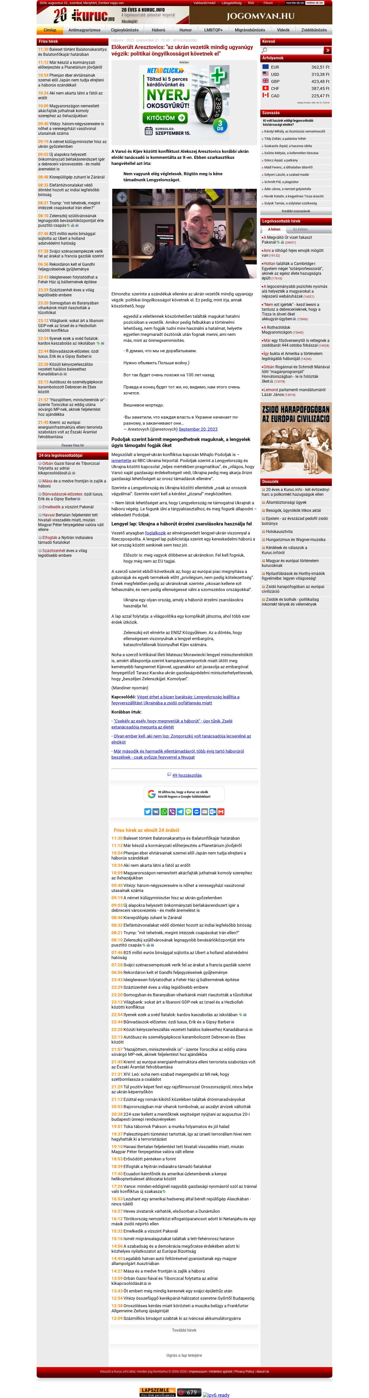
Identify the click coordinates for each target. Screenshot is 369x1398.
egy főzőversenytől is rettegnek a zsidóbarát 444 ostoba (296, 343)
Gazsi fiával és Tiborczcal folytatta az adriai (69, 468)
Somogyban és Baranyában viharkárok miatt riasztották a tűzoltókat (68, 308)
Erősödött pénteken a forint (150, 1158)
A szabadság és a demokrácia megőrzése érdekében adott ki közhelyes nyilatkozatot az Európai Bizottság (175, 1249)
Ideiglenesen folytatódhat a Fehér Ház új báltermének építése (68, 279)
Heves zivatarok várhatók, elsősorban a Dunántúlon (172, 1211)
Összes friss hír (73, 445)
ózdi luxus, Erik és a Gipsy (70, 496)
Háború (158, 30)
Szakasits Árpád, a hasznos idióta (287, 146)
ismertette (121, 460)
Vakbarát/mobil (204, 3)
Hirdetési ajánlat (220, 1371)
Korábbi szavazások (296, 211)
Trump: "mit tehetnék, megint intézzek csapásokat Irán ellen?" (69, 205)
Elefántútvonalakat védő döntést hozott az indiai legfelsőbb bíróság (68, 190)
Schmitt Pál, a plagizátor (280, 182)
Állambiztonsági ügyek (286, 502)
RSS (251, 3)
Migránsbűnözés (250, 30)
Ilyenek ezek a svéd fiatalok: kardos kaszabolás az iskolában (68, 341)
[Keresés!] (328, 50)
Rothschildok (282, 330)
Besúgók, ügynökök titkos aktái (293, 510)
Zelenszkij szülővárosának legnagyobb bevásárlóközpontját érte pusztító (71, 221)
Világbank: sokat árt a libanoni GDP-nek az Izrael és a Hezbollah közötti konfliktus (70, 326)
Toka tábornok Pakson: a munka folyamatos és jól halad (176, 1126)
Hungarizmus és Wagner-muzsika (296, 539)
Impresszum (198, 1371)
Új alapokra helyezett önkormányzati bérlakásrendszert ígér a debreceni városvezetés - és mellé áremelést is (71, 161)
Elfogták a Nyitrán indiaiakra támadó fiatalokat (167, 1166)
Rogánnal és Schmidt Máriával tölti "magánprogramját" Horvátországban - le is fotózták (296, 374)
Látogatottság (231, 3)
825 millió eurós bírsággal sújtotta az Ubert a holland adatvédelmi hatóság (66, 239)
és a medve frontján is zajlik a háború (72, 483)
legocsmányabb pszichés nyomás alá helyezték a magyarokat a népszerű (294, 291)
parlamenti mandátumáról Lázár (294, 392)
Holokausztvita (279, 531)
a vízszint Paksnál (68, 507)
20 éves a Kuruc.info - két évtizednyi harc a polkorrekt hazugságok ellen (295, 492)
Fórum (268, 3)
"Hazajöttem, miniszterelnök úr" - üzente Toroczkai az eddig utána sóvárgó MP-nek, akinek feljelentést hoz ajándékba (72, 407)
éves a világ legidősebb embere (62, 553)
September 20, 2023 (198, 429)
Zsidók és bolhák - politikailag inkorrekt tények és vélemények (290, 602)
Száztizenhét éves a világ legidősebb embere (66, 292)
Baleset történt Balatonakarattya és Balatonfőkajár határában (72, 52)
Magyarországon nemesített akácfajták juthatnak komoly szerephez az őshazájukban (68, 111)
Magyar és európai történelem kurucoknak (290, 563)
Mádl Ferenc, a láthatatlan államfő (287, 167)
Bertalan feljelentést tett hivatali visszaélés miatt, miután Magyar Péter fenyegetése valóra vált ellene (71, 522)
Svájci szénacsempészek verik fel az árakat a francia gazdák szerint (71, 253)
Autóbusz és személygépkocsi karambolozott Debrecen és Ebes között (70, 387)
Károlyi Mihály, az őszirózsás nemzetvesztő (293, 131)
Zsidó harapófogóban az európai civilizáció (293, 589)
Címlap (50, 30)
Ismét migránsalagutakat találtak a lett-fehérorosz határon (179, 1238)
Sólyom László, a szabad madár (285, 174)
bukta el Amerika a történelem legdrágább (292, 356)
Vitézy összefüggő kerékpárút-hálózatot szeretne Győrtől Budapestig (189, 1298)
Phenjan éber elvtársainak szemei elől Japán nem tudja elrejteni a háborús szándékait (71, 80)
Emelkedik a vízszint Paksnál (151, 1231)
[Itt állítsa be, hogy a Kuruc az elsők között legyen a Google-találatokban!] (184, 801)
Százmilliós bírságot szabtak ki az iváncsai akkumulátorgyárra (182, 1318)
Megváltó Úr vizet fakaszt (287, 240)
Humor (185, 30)
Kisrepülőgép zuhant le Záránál (71, 177)
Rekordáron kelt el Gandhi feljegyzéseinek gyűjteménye (66, 267)
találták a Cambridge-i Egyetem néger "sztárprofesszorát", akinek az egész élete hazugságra (292, 271)
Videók (283, 30)
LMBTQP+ (213, 30)
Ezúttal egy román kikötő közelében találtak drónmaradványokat (184, 1099)
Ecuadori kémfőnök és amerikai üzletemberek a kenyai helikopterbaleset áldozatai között (169, 1176)
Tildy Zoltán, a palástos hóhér (284, 139)
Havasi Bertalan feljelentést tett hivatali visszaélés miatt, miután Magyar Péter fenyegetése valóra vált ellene (177, 1149)
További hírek (184, 1330)
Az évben (300, 229)
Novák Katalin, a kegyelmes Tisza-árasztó (293, 196)
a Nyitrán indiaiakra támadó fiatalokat (65, 540)
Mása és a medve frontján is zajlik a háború (164, 1271)
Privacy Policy (244, 1371)
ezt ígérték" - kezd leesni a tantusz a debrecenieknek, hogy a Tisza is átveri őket (291, 312)
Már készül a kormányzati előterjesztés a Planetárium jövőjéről (70, 65)
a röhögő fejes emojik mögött (293, 253)
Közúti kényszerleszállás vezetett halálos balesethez (65, 369)
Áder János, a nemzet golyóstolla (286, 189)
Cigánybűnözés (125, 30)
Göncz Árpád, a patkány (280, 160)
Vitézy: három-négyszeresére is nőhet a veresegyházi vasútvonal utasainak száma (71, 129)
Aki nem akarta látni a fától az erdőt (70, 95)
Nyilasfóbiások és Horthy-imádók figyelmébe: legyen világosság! (293, 576)
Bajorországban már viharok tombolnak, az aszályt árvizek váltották (187, 1106)
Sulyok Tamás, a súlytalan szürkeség (289, 203)
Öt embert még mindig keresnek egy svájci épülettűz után (178, 1290)
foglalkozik (155, 532)
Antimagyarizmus (84, 30)
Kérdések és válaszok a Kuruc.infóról (284, 550)
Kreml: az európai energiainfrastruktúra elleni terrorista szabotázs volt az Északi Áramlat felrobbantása (70, 429)
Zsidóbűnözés (314, 30)
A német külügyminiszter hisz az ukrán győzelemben (72, 144)
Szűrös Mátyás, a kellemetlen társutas (290, 153)
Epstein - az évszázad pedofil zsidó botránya (295, 521)
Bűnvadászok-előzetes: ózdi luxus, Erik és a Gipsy (68, 353)
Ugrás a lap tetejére (184, 1355)
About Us (262, 1371)
